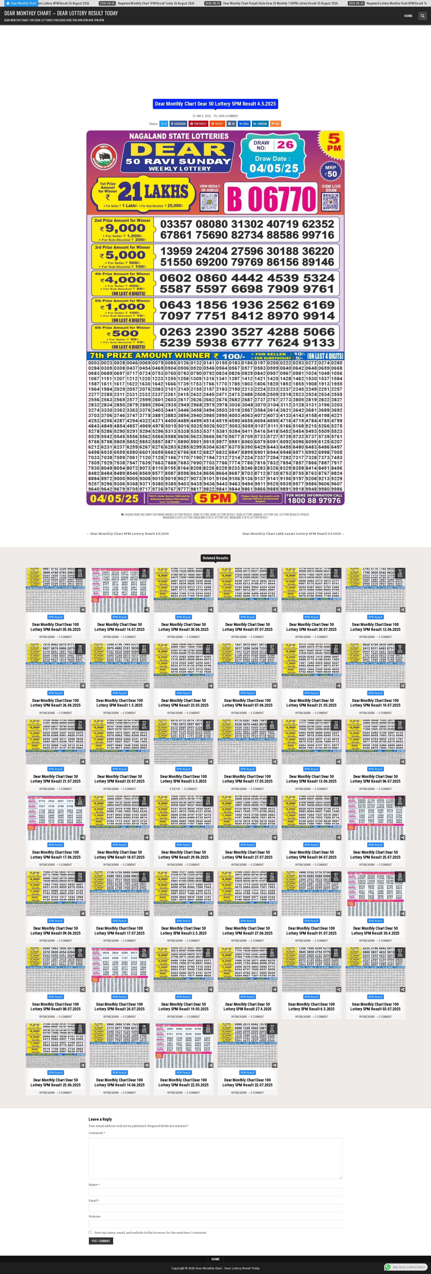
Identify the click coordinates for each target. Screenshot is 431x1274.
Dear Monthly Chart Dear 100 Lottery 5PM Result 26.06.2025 (55, 703)
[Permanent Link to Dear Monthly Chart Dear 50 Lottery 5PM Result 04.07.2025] (311, 818)
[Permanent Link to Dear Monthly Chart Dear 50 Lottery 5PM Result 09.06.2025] (56, 893)
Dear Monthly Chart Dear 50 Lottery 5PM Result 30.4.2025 (375, 930)
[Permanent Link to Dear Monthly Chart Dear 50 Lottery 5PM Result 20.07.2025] (311, 590)
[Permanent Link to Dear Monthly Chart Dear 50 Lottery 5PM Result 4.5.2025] (215, 317)
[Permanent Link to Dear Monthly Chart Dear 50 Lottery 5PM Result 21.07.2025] (56, 742)
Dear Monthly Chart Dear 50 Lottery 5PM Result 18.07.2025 (119, 854)
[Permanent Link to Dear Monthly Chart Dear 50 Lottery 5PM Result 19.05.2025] (183, 969)
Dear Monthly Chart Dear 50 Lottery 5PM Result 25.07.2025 (375, 854)
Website (95, 1216)
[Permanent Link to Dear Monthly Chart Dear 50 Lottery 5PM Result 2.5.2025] (183, 893)
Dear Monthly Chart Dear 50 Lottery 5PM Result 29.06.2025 (183, 854)
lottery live (271, 514)
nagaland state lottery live (211, 517)
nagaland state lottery (177, 517)
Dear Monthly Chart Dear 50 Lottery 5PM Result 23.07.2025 (119, 779)
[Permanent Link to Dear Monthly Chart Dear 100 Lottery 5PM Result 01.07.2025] (311, 893)
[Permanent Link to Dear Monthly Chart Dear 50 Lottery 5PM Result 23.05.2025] (183, 666)
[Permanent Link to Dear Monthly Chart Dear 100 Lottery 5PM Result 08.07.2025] (56, 969)
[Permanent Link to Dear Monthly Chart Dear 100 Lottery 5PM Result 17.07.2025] (120, 893)
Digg (246, 124)
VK (233, 124)
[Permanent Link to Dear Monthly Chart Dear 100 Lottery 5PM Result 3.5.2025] (183, 742)
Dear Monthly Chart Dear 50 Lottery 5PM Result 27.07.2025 (247, 854)
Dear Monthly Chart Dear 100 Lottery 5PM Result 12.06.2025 (375, 627)
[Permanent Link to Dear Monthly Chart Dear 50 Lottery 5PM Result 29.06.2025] (183, 818)
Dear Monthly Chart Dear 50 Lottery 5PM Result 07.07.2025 (247, 627)
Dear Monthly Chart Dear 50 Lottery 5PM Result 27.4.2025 (247, 1006)
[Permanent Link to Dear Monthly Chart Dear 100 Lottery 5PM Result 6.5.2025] (311, 969)
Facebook (179, 124)
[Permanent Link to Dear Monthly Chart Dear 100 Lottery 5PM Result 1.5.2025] (120, 666)
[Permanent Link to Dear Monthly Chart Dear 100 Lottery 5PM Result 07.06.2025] (247, 666)
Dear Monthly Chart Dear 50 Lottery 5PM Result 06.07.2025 (375, 779)
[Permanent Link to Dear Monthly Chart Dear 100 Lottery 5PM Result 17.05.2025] (247, 742)
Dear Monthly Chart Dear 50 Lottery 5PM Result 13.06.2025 (311, 779)
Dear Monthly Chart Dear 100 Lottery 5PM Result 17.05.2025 (247, 779)
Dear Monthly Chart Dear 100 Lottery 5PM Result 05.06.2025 (55, 627)
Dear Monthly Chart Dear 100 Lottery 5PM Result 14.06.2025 (119, 1082)
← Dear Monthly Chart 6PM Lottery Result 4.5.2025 (127, 534)
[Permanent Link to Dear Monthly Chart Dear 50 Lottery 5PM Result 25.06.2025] (56, 1045)
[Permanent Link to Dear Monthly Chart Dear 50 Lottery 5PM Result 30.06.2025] (183, 590)
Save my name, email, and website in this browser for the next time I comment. (151, 1233)
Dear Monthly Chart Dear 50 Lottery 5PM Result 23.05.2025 (183, 703)
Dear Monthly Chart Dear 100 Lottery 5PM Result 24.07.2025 (119, 1006)
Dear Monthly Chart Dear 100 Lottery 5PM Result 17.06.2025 (55, 854)
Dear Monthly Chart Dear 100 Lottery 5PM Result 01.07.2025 (311, 930)
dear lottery (201, 514)
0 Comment (65, 637)
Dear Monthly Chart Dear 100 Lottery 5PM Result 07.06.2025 (247, 703)
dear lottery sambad (249, 514)
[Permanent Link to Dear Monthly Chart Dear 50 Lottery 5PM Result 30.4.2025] (375, 893)
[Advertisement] (215, 65)
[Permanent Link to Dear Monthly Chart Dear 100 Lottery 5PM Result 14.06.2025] (120, 1045)
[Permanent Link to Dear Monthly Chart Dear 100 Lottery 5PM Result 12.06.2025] (375, 590)
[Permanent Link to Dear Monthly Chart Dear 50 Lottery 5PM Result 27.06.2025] (247, 893)
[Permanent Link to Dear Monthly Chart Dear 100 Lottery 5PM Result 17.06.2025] (56, 818)
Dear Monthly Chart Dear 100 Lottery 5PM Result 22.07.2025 (247, 1082)
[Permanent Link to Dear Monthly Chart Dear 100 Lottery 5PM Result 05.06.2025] (56, 590)
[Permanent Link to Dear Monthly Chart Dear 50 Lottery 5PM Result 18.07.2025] (120, 818)
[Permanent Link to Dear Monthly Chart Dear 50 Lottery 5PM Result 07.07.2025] (247, 590)
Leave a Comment (228, 116)
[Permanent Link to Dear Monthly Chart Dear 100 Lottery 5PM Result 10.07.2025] (375, 666)
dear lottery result (222, 514)
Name (94, 1185)
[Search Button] (423, 16)
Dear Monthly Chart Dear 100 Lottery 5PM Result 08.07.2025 (55, 1006)
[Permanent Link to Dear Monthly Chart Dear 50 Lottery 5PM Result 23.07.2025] (120, 742)
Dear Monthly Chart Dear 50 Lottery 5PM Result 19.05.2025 (183, 1006)
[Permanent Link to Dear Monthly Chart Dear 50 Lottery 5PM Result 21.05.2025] (311, 666)
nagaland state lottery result (249, 517)
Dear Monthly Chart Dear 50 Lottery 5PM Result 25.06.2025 (55, 1082)
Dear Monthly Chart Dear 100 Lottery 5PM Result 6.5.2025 (311, 1006)
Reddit (219, 124)
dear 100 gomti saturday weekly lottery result (163, 514)
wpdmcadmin (47, 637)
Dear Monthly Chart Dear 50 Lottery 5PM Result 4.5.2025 (215, 104)
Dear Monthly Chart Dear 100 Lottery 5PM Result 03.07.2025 (375, 1006)
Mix (277, 124)
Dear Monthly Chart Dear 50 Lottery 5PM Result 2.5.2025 (184, 930)
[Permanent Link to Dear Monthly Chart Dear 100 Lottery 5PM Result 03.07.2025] (375, 969)
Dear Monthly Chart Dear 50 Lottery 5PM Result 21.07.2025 (55, 779)
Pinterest (200, 124)
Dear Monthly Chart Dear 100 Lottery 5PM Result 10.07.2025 (375, 703)
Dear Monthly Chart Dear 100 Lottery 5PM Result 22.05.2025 (183, 1082)
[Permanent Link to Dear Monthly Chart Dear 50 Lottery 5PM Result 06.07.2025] (375, 742)
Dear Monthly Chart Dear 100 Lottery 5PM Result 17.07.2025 (119, 930)
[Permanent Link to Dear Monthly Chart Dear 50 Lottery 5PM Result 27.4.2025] (247, 969)
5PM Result (55, 617)
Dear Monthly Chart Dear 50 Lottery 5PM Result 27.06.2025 (247, 930)
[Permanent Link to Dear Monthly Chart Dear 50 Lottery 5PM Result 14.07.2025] (120, 590)
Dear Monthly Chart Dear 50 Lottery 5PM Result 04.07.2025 (311, 854)
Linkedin (262, 124)
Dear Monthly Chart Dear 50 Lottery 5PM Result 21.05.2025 (311, 703)
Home (408, 16)
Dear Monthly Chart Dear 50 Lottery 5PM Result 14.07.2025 (119, 627)
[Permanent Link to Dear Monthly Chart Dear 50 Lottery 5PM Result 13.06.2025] (311, 742)
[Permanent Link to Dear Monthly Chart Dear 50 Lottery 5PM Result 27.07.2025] (247, 818)
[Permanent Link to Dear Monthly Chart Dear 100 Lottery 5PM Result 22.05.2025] (183, 1045)
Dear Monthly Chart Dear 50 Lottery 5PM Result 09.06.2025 (55, 930)
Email (94, 1200)
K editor (175, 789)
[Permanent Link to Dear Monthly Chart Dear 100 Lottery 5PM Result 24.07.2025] (120, 969)
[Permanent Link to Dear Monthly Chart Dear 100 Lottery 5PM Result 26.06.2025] (56, 666)
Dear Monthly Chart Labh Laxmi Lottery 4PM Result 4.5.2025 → (293, 534)
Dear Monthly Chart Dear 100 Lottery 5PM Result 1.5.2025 (119, 703)
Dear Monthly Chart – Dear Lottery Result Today (61, 13)
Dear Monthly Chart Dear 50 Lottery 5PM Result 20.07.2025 (311, 627)
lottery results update (294, 514)
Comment (97, 1133)
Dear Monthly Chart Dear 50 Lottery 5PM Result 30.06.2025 (183, 627)
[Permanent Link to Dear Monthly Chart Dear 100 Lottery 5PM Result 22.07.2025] (247, 1045)
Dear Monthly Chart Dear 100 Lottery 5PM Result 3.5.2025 (183, 779)
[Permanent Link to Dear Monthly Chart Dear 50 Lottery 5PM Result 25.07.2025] (375, 818)
